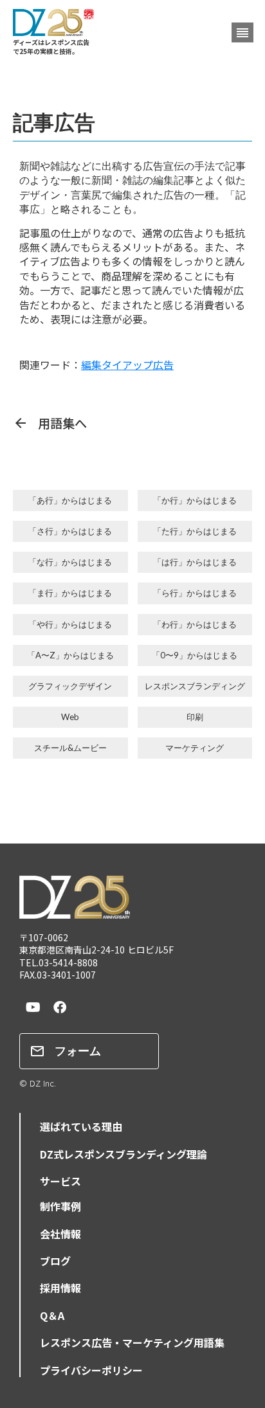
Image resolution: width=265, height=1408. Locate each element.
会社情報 (60, 1233)
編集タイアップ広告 (127, 364)
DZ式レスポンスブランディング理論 (123, 1154)
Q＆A (52, 1315)
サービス (60, 1181)
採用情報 (60, 1287)
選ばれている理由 (81, 1126)
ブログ (55, 1260)
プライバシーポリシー (91, 1370)
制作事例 (60, 1206)
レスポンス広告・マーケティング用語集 (132, 1342)
